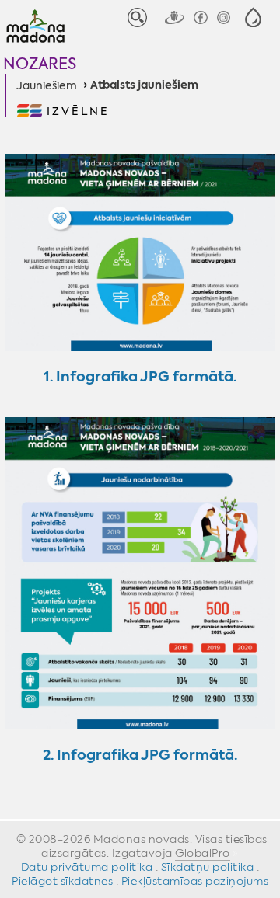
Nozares (39, 63)
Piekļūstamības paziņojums (195, 881)
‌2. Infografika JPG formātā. (140, 754)
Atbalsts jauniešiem (144, 85)
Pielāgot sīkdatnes (62, 881)
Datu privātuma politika (87, 867)
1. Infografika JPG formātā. (140, 376)
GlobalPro (202, 853)
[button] (253, 17)
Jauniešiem (46, 85)
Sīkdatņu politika (207, 867)
